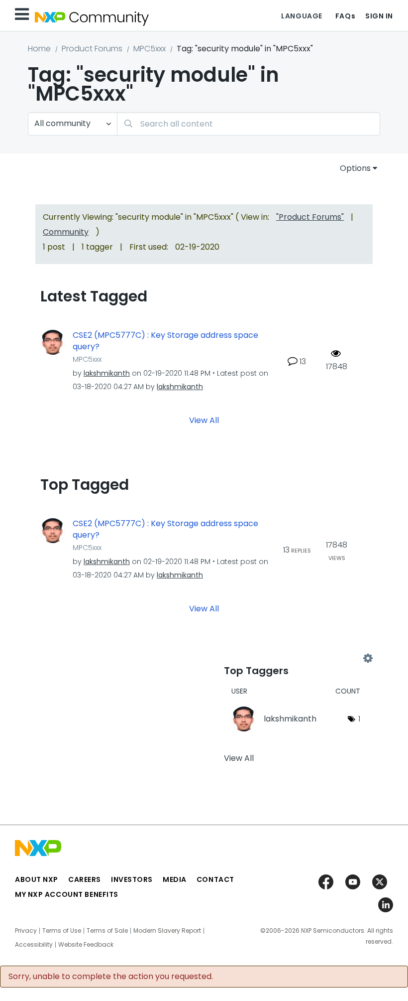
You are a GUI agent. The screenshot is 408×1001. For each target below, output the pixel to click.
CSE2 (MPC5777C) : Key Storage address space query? (165, 341)
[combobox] (248, 124)
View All (204, 420)
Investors (132, 879)
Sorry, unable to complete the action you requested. (110, 976)
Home (39, 48)
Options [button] (355, 168)
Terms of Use (61, 931)
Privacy (26, 931)
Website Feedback (85, 945)
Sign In (379, 16)
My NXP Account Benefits (66, 894)
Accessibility (34, 945)
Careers (84, 879)
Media (175, 879)
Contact (215, 879)
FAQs (345, 16)
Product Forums (92, 48)
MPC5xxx (149, 48)
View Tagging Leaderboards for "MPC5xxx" (295, 658)
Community (66, 232)
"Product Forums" (310, 217)
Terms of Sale (107, 931)
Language (301, 16)
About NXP (36, 879)
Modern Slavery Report (167, 931)
